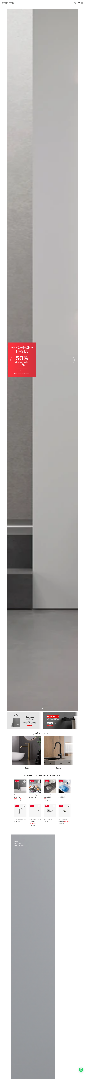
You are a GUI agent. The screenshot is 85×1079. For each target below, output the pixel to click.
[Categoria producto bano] (26, 753)
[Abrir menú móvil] (82, 3)
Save (18, 781)
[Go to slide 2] (42, 708)
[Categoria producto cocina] (58, 753)
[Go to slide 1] (40, 708)
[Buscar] (75, 3)
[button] (11, 360)
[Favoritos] (24, 781)
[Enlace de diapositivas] (42, 360)
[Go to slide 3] (44, 708)
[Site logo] (8, 2)
